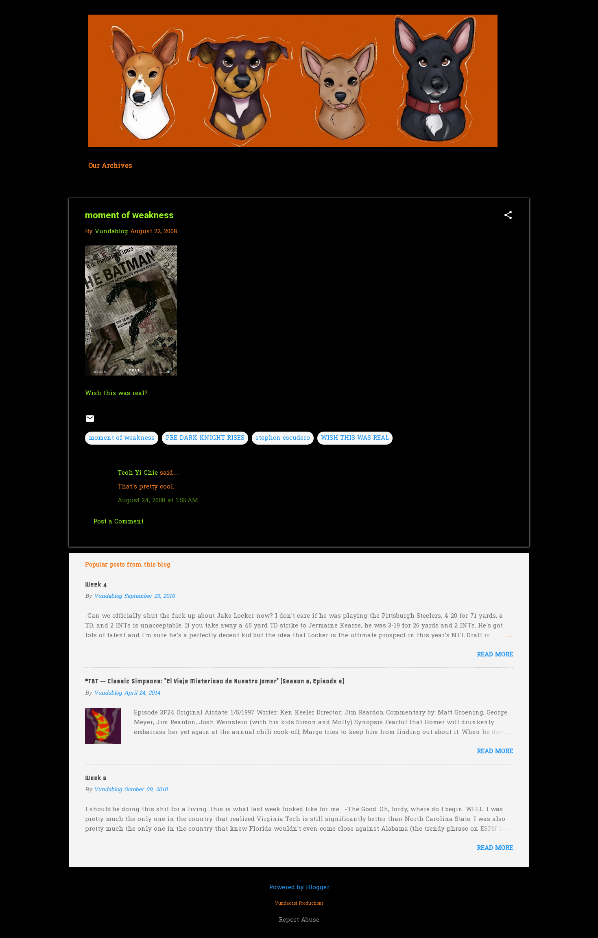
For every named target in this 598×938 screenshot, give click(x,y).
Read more (495, 654)
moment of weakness (122, 438)
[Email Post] (90, 421)
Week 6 (96, 778)
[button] (508, 216)
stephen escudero (282, 438)
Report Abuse (299, 920)
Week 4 (96, 584)
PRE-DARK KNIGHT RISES (205, 438)
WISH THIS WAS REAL (355, 438)
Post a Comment (118, 521)
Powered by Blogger (299, 887)
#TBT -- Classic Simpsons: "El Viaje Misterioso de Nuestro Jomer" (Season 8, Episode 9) (214, 681)
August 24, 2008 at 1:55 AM (158, 500)
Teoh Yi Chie (138, 473)
